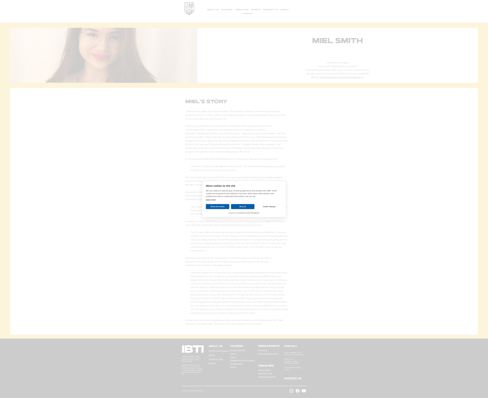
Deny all (242, 207)
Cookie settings (269, 207)
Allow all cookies (217, 207)
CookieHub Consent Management (248, 213)
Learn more (211, 199)
